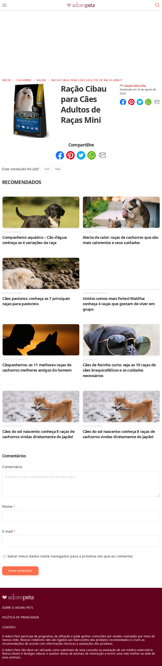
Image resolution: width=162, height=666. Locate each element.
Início (6, 80)
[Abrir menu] (4, 5)
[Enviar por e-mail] (157, 102)
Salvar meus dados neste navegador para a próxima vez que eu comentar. (70, 556)
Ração (41, 80)
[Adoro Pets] (81, 5)
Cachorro (23, 80)
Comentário (12, 466)
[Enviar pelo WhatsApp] (148, 102)
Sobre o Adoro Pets (17, 608)
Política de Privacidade (20, 617)
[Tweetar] (140, 102)
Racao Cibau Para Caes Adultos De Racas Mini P (86, 80)
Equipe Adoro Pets (135, 85)
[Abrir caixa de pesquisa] (157, 5)
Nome (8, 506)
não (58, 169)
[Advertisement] (81, 44)
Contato (9, 627)
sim (47, 169)
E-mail (8, 531)
